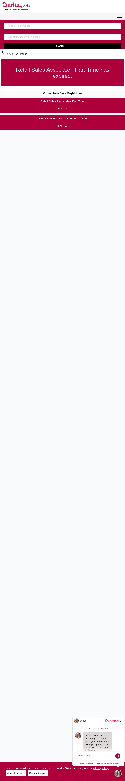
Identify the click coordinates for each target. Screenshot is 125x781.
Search (61, 46)
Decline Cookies (38, 773)
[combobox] (62, 26)
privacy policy (101, 768)
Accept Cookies (15, 773)
